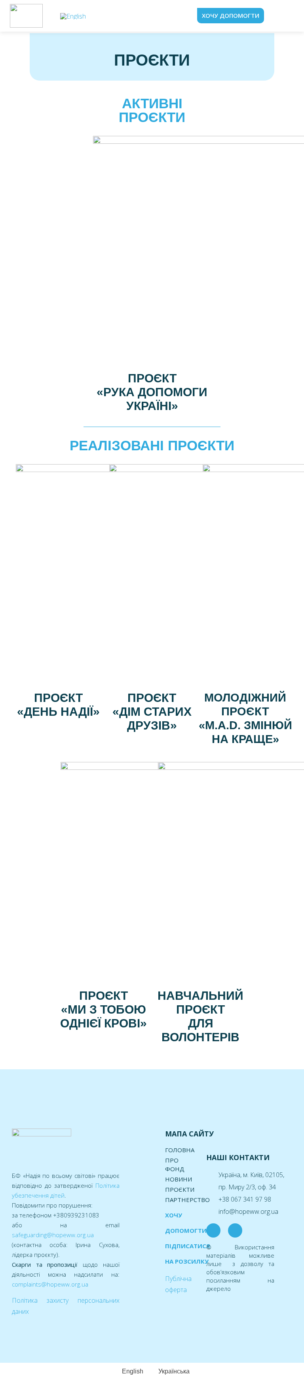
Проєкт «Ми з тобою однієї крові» (103, 1009)
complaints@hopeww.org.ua (50, 1284)
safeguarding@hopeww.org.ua (53, 1235)
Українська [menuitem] (174, 1371)
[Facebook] (213, 1230)
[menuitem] (73, 16)
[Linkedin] (235, 1230)
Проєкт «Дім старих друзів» (152, 711)
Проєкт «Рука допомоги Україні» (152, 392)
